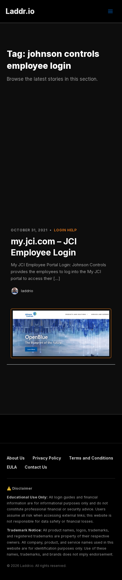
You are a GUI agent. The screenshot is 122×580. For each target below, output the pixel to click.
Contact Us (36, 467)
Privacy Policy (47, 458)
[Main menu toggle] (110, 11)
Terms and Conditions (91, 458)
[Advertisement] (61, 158)
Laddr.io (20, 11)
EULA (12, 467)
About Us (16, 458)
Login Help (65, 230)
